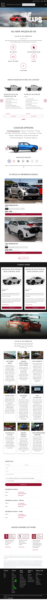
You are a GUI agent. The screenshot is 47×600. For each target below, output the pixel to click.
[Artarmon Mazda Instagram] (46, 1)
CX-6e (13, 579)
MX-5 (13, 589)
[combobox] (28, 4)
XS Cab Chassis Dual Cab (13, 131)
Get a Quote (13, 116)
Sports (5, 575)
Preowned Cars (23, 580)
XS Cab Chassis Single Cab (16, 138)
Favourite (37, 203)
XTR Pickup (24, 133)
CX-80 (13, 584)
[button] (45, 4)
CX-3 (13, 573)
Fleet (37, 577)
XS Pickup (23, 131)
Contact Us (38, 579)
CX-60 (13, 581)
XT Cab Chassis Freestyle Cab (31, 135)
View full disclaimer (5, 304)
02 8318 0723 (37, 1)
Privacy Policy (38, 584)
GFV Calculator (23, 584)
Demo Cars (22, 578)
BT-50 (13, 588)
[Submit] (23, 4)
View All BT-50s (24, 258)
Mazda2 (13, 591)
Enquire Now (11, 307)
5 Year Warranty (31, 580)
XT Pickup (37, 131)
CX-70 (13, 582)
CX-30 (13, 574)
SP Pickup (11, 135)
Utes (5, 577)
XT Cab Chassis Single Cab (30, 138)
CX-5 (13, 578)
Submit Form (23, 484)
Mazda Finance (23, 581)
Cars (4, 573)
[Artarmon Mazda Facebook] (44, 1)
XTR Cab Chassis (16, 133)
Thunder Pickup (19, 135)
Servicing (29, 574)
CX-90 (13, 585)
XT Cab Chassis (30, 131)
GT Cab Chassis (32, 133)
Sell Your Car (22, 585)
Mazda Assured (23, 582)
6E (12, 586)
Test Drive (22, 587)
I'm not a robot (11, 480)
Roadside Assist (31, 581)
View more (8, 113)
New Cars (22, 577)
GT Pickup (39, 133)
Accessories (30, 578)
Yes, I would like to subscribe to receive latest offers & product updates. (20, 478)
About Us (38, 573)
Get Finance (23, 214)
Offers (21, 574)
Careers (37, 578)
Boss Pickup (8, 133)
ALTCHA (40, 480)
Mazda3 (13, 592)
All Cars (21, 575)
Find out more (8, 546)
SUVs (5, 574)
